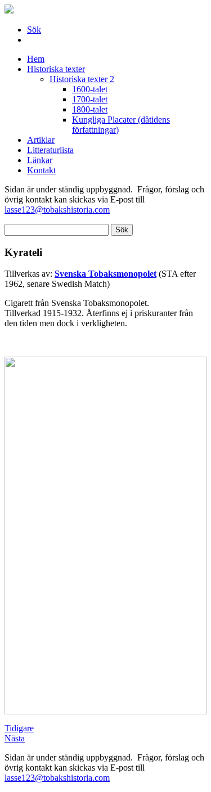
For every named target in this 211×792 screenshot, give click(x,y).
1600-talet (89, 89)
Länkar (39, 160)
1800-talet (89, 109)
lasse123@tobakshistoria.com (57, 209)
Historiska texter (56, 69)
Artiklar (41, 140)
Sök (34, 29)
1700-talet (89, 99)
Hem (35, 59)
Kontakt (41, 170)
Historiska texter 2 (82, 79)
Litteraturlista (50, 150)
